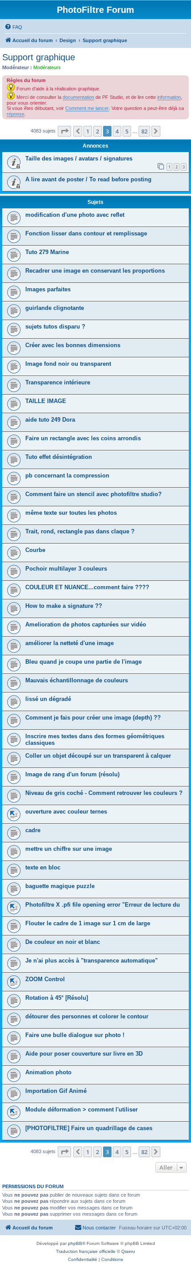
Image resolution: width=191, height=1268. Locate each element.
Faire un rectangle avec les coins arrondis (83, 438)
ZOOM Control (45, 979)
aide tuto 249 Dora (50, 419)
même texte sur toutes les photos (71, 512)
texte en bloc (42, 867)
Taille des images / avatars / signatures (78, 158)
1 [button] (87, 131)
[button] (64, 131)
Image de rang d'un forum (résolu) (72, 774)
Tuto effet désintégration (58, 457)
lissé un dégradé (48, 699)
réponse (15, 114)
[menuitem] (13, 27)
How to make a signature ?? (63, 606)
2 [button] (97, 131)
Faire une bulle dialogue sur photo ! (74, 1035)
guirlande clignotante (54, 308)
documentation (78, 97)
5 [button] (126, 131)
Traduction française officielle (85, 1251)
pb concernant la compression (67, 475)
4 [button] (117, 131)
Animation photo (48, 1072)
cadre (32, 830)
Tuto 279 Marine (47, 252)
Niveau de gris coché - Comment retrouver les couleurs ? (104, 793)
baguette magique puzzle (60, 886)
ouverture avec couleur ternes (66, 811)
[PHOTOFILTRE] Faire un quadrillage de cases (88, 1128)
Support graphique (38, 57)
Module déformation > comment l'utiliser (81, 1109)
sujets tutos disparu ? (55, 326)
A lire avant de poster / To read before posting (88, 179)
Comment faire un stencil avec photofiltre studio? (93, 494)
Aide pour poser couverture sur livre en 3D (84, 1053)
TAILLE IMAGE (45, 401)
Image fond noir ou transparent (68, 363)
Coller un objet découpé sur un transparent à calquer (98, 755)
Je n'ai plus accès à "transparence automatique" (91, 960)
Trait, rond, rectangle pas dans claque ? (80, 531)
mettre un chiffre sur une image (68, 848)
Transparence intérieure (57, 382)
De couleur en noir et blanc (62, 942)
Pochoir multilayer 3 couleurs (66, 568)
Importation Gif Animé (56, 1091)
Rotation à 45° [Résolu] (56, 997)
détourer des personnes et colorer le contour (86, 1016)
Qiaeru (128, 1251)
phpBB (75, 1243)
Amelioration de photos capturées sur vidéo (85, 624)
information (169, 97)
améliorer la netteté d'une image (69, 643)
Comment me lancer (87, 108)
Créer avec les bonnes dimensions (72, 345)
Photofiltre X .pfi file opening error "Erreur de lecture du (102, 904)
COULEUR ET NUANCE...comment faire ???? (87, 587)
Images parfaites (48, 289)
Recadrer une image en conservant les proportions (95, 270)
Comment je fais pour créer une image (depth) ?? (93, 717)
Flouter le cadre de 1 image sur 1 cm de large (87, 923)
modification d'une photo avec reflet (74, 214)
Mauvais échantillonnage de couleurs (76, 680)
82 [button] (144, 131)
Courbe (35, 550)
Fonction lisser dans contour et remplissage (86, 233)
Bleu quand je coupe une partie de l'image (83, 661)
